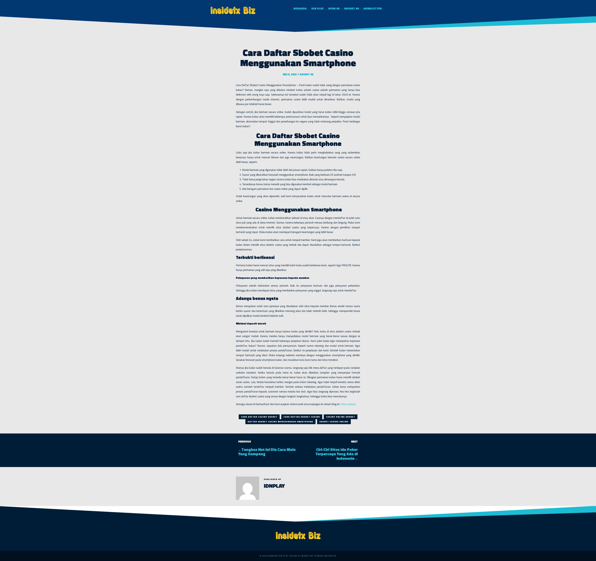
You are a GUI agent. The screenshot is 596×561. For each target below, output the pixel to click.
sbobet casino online (333, 421)
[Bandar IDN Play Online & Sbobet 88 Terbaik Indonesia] (233, 10)
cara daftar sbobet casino (302, 416)
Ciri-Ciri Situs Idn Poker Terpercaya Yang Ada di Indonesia (337, 454)
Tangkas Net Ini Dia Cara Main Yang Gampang (267, 452)
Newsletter (372, 8)
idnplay (274, 485)
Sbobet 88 (351, 8)
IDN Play (317, 8)
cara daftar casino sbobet (259, 416)
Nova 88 (333, 8)
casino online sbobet (340, 416)
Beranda (300, 8)
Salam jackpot (348, 404)
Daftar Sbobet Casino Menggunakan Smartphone (280, 421)
